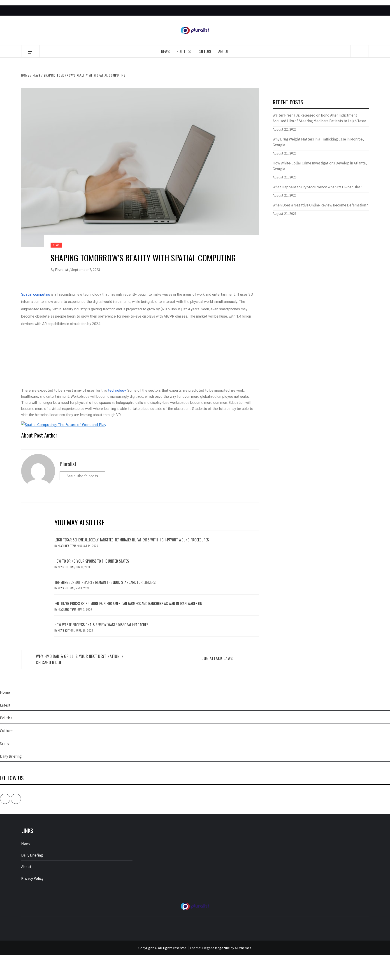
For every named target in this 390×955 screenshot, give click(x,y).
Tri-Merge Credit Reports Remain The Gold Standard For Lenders (105, 582)
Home (5, 692)
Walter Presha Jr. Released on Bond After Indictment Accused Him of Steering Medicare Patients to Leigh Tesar (319, 118)
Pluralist (62, 269)
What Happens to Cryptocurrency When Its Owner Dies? (317, 187)
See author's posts (82, 475)
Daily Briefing (11, 756)
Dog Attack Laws (217, 658)
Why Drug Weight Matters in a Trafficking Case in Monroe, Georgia (318, 142)
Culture (204, 51)
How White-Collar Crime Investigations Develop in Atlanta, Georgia (320, 166)
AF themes (243, 948)
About (223, 51)
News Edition (66, 567)
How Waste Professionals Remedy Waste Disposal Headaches (101, 624)
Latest (5, 705)
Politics (183, 51)
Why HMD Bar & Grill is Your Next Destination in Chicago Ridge (80, 659)
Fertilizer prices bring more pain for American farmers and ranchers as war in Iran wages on (128, 603)
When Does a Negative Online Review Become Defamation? (320, 205)
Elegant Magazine (216, 948)
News (165, 51)
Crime (4, 743)
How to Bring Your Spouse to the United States (91, 561)
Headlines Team (67, 546)
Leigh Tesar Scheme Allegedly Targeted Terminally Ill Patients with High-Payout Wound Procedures (131, 540)
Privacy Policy (32, 878)
